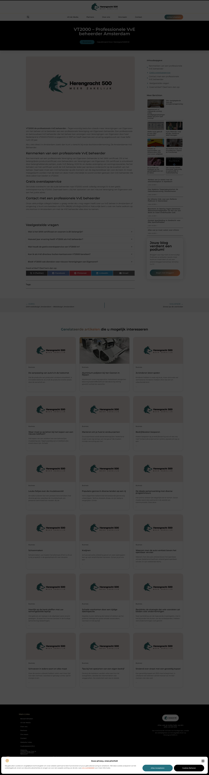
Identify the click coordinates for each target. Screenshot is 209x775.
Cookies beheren (189, 768)
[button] (203, 761)
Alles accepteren (157, 768)
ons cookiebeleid (88, 768)
